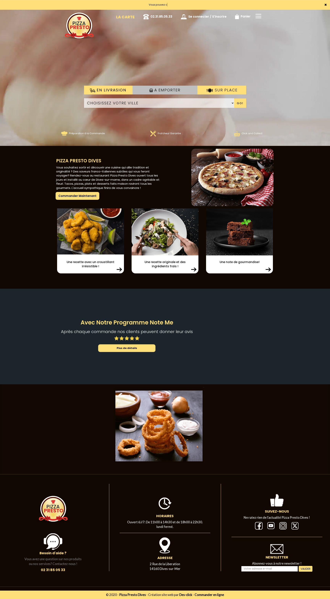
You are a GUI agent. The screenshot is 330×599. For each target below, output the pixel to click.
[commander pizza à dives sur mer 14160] (79, 15)
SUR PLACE (226, 90)
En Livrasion (110, 90)
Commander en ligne (209, 595)
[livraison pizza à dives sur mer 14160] (221, 177)
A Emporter (166, 90)
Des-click (185, 595)
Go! (240, 103)
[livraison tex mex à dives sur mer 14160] (158, 425)
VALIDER (306, 569)
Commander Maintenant (77, 196)
